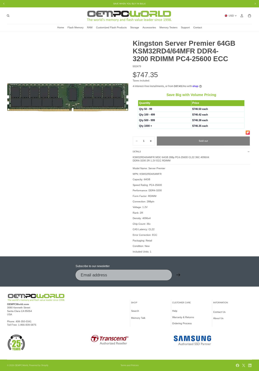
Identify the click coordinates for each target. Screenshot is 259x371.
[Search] (8, 16)
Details (137, 151)
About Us (218, 318)
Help (174, 310)
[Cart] (249, 16)
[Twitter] (244, 365)
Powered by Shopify (38, 365)
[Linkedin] (250, 365)
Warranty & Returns (183, 317)
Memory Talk (138, 317)
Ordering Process (182, 323)
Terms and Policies (130, 365)
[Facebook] (237, 365)
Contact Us (219, 312)
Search (135, 310)
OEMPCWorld (21, 365)
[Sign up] (178, 275)
